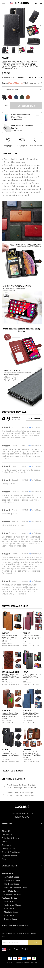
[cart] (40, 2)
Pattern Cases (10, 915)
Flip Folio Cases (11, 884)
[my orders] (36, 2)
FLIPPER (27, 711)
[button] (40, 26)
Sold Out (28, 106)
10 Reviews (19, 77)
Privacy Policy (8, 849)
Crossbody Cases (12, 880)
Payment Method (9, 856)
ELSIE (5, 749)
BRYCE (5, 633)
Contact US (7, 835)
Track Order (7, 845)
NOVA (25, 672)
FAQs (4, 842)
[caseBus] (22, 3)
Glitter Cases (10, 901)
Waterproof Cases (12, 905)
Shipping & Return (10, 838)
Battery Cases (10, 908)
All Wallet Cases (11, 877)
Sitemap (5, 859)
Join (35, 942)
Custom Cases (10, 919)
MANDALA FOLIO (11, 672)
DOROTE (27, 749)
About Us (6, 831)
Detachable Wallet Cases (15, 887)
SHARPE (6, 711)
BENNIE (26, 633)
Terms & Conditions (11, 852)
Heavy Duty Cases (12, 894)
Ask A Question (33, 419)
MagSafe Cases (11, 912)
